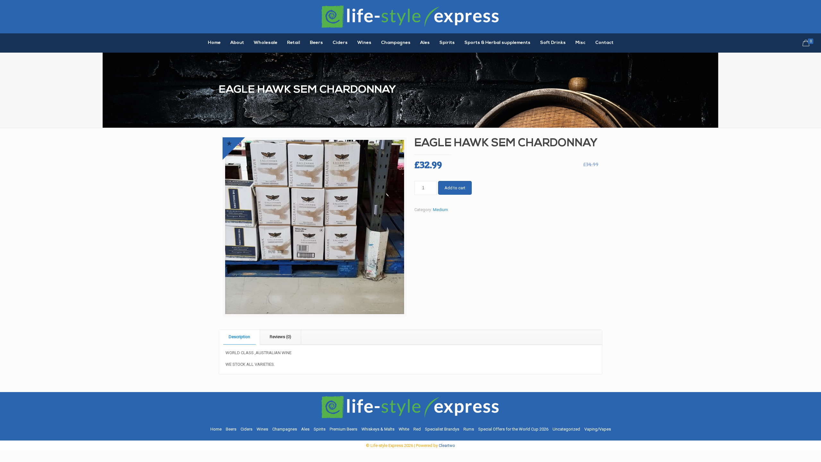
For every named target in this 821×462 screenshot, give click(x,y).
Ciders (246, 429)
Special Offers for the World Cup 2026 (513, 429)
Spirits (320, 429)
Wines (262, 429)
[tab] (239, 337)
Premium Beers (343, 429)
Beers (231, 429)
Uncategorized (566, 429)
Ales (305, 429)
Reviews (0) (280, 336)
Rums (468, 429)
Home (216, 429)
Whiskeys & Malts (377, 429)
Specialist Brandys (442, 429)
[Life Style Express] (410, 16)
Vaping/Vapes (597, 429)
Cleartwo (447, 445)
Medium (440, 209)
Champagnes (284, 429)
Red (417, 429)
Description (239, 336)
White (404, 429)
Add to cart (454, 187)
